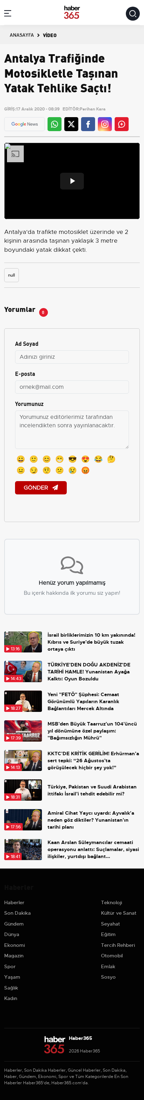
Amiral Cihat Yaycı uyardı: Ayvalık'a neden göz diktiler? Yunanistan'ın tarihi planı (91, 820)
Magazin (13, 955)
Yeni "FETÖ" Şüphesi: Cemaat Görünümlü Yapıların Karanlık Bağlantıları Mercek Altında (83, 701)
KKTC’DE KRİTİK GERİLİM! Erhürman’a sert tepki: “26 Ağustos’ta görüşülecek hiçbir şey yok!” (93, 760)
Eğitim (108, 934)
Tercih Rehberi (118, 945)
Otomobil (112, 955)
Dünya (11, 934)
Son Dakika (17, 913)
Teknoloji (111, 902)
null (11, 275)
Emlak (108, 966)
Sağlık (11, 988)
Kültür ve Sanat (118, 913)
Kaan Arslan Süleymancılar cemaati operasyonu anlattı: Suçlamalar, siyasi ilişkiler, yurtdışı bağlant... (93, 849)
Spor (10, 966)
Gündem (14, 924)
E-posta (25, 373)
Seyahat (110, 924)
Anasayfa (22, 34)
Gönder (37, 487)
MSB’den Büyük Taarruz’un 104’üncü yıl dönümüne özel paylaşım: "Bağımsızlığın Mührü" (92, 731)
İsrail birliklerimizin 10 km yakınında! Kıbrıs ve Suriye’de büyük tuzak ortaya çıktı (91, 642)
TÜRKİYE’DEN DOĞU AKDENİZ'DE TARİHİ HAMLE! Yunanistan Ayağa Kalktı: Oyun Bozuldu (89, 672)
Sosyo (108, 977)
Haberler (14, 902)
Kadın (10, 998)
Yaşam (12, 977)
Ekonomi (14, 945)
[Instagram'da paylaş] (104, 124)
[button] (7, 14)
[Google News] (25, 124)
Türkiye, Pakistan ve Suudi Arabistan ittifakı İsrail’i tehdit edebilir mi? (92, 790)
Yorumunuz (29, 403)
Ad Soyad (26, 343)
